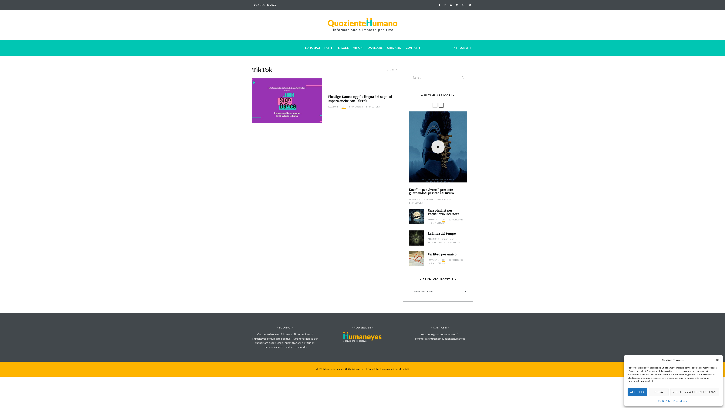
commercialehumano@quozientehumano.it (440, 338)
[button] (717, 360)
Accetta (637, 392)
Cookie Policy (665, 401)
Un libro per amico (442, 254)
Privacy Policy (680, 401)
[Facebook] (439, 5)
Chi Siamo (394, 47)
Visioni (358, 47)
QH (443, 220)
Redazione (333, 107)
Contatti (413, 47)
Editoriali (312, 47)
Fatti (328, 47)
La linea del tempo (442, 233)
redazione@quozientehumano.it (440, 334)
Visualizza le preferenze (695, 392)
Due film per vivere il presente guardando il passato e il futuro (431, 191)
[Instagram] (445, 5)
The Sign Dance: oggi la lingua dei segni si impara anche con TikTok (360, 99)
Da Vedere (375, 47)
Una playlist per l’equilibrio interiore (443, 212)
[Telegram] (457, 5)
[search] (463, 77)
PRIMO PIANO (448, 239)
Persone (342, 47)
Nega (658, 392)
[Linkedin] (451, 5)
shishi (406, 369)
